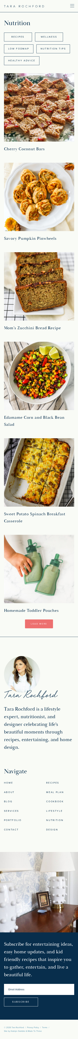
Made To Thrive (35, 1031)
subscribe (21, 1001)
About (9, 792)
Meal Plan (55, 792)
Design (52, 829)
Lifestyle (54, 811)
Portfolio (13, 820)
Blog (8, 801)
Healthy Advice (21, 60)
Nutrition (54, 820)
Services (11, 811)
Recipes (17, 36)
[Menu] (60, 6)
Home (8, 782)
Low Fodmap (18, 48)
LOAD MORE (39, 624)
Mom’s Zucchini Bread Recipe (32, 328)
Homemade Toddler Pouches (31, 610)
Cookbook (55, 801)
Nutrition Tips (53, 48)
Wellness (49, 36)
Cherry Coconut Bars (24, 149)
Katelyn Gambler (18, 1031)
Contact (11, 829)
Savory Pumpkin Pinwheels (30, 238)
